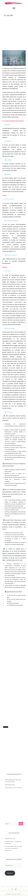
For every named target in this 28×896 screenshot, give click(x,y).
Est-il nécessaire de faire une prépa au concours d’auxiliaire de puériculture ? (13, 848)
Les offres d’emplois (16, 787)
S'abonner (10, 873)
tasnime (7, 787)
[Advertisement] (14, 35)
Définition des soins (10, 838)
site (8, 597)
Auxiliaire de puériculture (16, 894)
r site (9, 601)
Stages (13, 784)
